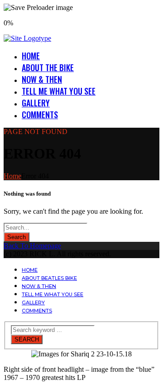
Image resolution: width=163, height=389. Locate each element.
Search (16, 237)
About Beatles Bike (49, 278)
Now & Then (42, 79)
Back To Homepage (32, 246)
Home (31, 56)
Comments (40, 114)
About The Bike (48, 67)
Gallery (36, 103)
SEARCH (26, 339)
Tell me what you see (59, 91)
